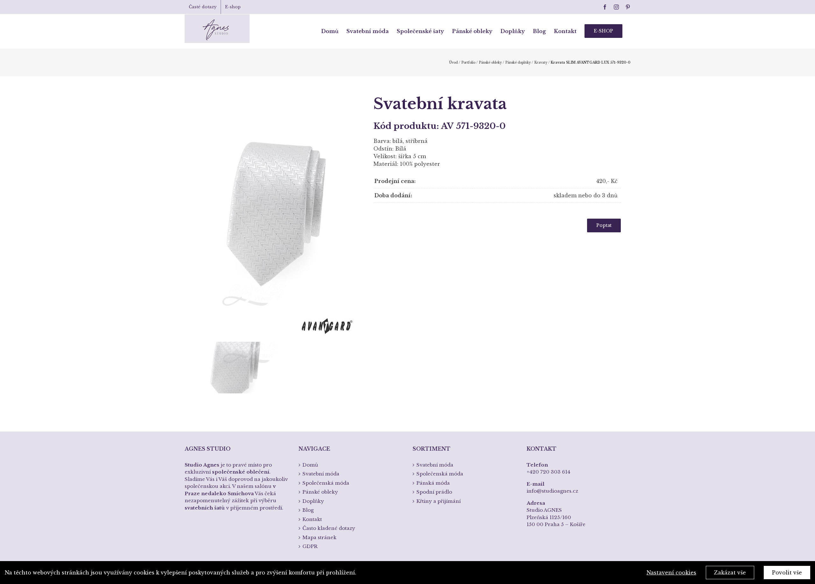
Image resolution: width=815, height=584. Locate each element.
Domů (310, 465)
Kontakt (312, 519)
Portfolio (468, 62)
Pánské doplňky (518, 62)
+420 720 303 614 (548, 472)
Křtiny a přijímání (438, 501)
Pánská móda (433, 483)
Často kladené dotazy (328, 528)
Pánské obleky (490, 62)
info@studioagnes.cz (552, 491)
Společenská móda (325, 483)
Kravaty (540, 62)
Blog (308, 510)
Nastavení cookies (671, 572)
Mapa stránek (319, 537)
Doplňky (313, 501)
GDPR (310, 546)
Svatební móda (320, 474)
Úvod (453, 62)
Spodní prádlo (434, 492)
